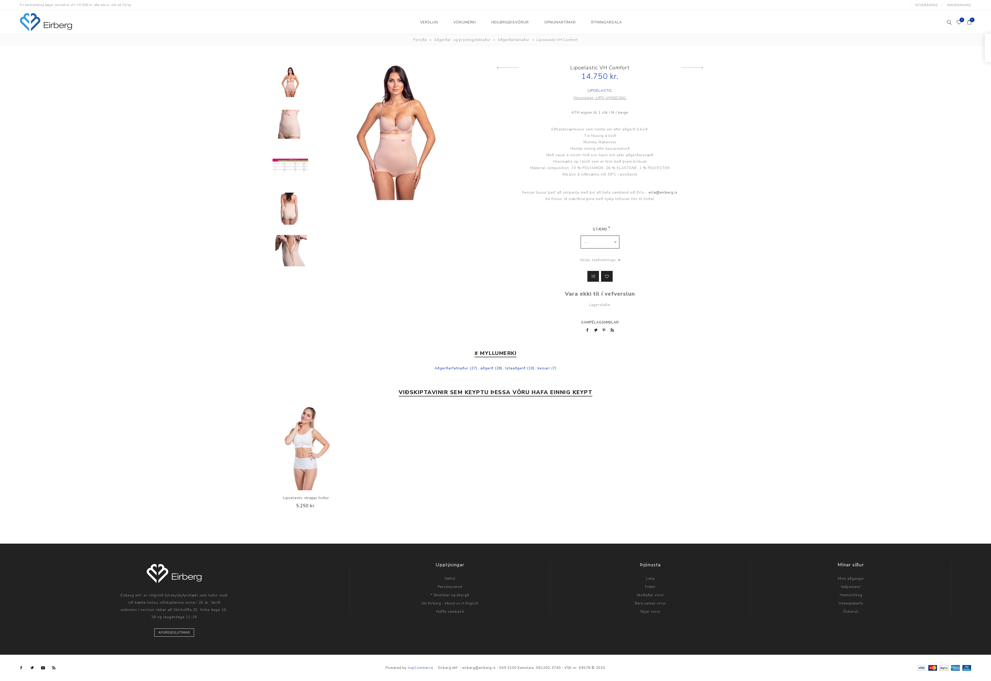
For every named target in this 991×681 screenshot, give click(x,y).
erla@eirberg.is (663, 192)
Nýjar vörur (650, 611)
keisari (544, 368)
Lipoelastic (600, 90)
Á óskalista (306, 448)
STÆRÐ (600, 229)
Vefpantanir (851, 587)
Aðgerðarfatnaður (451, 368)
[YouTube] (43, 668)
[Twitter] (32, 668)
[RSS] (54, 668)
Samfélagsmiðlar (600, 322)
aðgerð (486, 368)
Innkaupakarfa (851, 603)
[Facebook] (21, 668)
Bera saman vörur (650, 603)
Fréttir (650, 587)
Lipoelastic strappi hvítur (306, 497)
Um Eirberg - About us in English (449, 603)
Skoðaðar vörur (650, 595)
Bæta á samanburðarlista (295, 448)
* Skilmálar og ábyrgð (449, 595)
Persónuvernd (450, 587)
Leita (650, 578)
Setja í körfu (316, 448)
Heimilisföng (851, 595)
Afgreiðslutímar (174, 633)
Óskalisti (851, 611)
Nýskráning (926, 5)
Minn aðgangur (851, 578)
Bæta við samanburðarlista (593, 276)
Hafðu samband (450, 611)
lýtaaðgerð (515, 368)
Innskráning (959, 5)
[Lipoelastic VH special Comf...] (692, 67)
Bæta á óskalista (607, 276)
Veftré (450, 578)
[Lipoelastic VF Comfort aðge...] (508, 67)
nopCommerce (420, 668)
